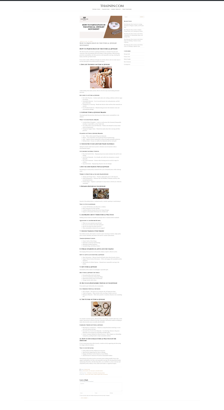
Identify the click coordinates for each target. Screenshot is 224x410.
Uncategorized (127, 64)
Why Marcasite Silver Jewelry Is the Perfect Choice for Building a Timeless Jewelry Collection (133, 41)
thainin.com (112, 5)
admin (91, 41)
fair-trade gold (92, 370)
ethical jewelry (85, 370)
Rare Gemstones (126, 9)
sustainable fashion (99, 370)
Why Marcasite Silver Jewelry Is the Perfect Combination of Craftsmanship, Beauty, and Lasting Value (133, 35)
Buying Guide (96, 9)
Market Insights (116, 9)
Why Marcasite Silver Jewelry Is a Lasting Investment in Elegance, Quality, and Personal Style (134, 26)
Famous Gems (105, 9)
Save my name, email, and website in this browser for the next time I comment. (95, 395)
